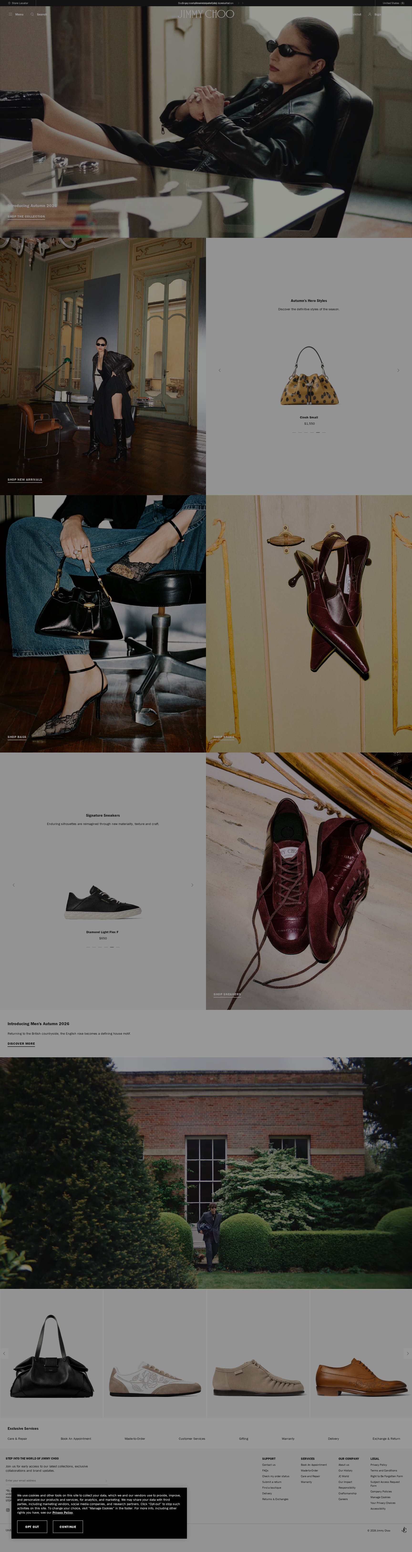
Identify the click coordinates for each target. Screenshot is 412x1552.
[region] (99, 1513)
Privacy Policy (62, 1512)
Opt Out (32, 1527)
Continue (68, 1527)
